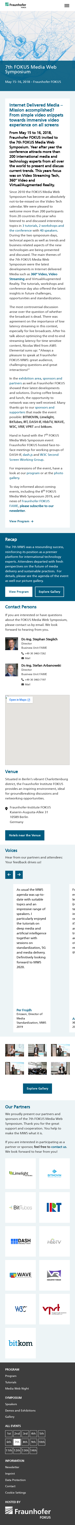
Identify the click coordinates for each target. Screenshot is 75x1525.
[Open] (68, 5)
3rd (25, 1433)
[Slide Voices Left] (9, 875)
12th (17, 1450)
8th (25, 1442)
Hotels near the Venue (25, 835)
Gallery (9, 1417)
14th (33, 1450)
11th (9, 1450)
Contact (10, 1486)
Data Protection (15, 1480)
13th (25, 1450)
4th (33, 1433)
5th (41, 1433)
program (33, 473)
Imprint (10, 1473)
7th (17, 1442)
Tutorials (10, 1382)
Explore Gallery (49, 591)
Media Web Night (17, 1388)
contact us (58, 1147)
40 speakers (48, 230)
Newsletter (12, 1467)
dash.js (28, 455)
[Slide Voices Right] (19, 875)
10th (41, 1442)
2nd (17, 1433)
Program (10, 1376)
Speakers (11, 1404)
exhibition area (30, 378)
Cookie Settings (15, 1492)
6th (9, 1442)
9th (33, 1442)
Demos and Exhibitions (20, 1410)
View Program (19, 521)
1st (9, 1433)
